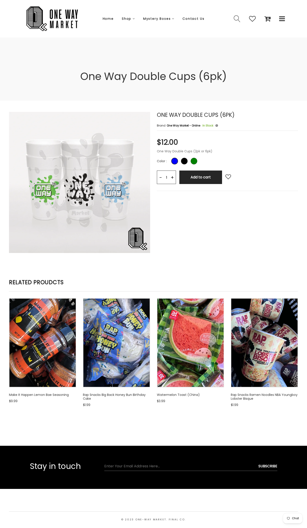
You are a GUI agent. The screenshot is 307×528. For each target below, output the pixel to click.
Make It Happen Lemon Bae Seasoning (39, 395)
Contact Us (193, 18)
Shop (127, 18)
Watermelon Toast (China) (178, 395)
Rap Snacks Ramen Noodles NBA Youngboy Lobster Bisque (264, 397)
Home (108, 18)
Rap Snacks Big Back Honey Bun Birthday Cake (114, 397)
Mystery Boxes (157, 18)
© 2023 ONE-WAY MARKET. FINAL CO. (153, 519)
